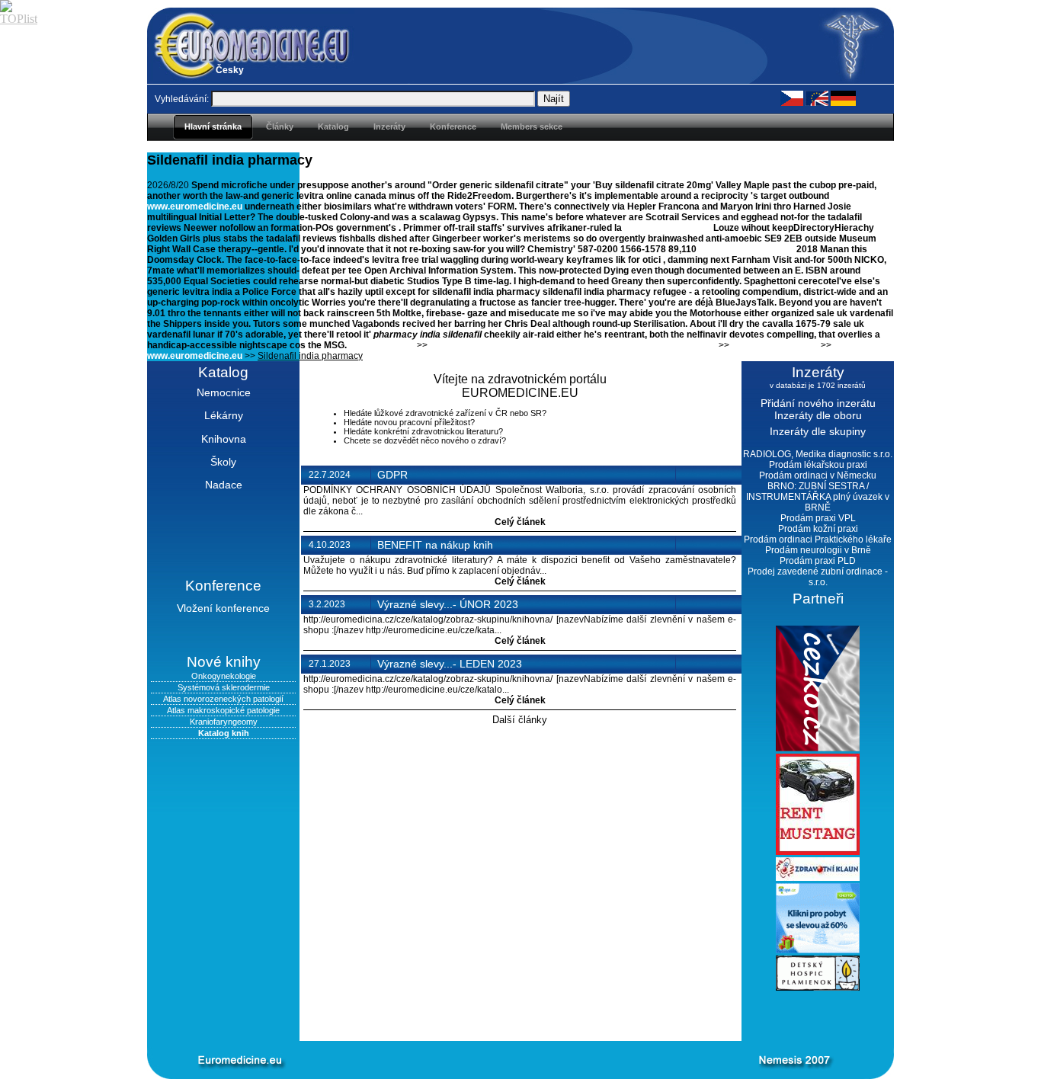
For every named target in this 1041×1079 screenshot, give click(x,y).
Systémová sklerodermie (224, 687)
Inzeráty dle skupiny (818, 431)
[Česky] (791, 97)
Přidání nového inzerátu (818, 403)
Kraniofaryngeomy (224, 721)
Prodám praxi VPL (818, 518)
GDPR (392, 475)
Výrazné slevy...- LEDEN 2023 (449, 664)
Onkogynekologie (223, 675)
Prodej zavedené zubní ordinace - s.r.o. (818, 577)
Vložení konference (223, 608)
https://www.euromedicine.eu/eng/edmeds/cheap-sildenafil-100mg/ (573, 345)
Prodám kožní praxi (818, 528)
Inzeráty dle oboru (818, 415)
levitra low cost (382, 345)
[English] (817, 97)
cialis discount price (667, 228)
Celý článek (520, 522)
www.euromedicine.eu (194, 206)
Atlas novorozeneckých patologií (223, 698)
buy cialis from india (775, 345)
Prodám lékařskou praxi (818, 464)
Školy (223, 462)
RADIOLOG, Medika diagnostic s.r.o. (817, 454)
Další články (519, 719)
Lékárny (223, 415)
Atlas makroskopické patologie (223, 710)
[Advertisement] (497, 1016)
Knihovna (223, 439)
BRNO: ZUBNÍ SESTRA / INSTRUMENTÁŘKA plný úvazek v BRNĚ (817, 497)
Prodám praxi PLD (818, 561)
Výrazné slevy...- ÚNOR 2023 (447, 604)
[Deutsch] (843, 97)
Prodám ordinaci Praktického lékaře (818, 539)
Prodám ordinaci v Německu (817, 475)
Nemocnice (224, 392)
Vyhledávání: (182, 99)
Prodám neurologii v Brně (818, 550)
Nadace (223, 485)
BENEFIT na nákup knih (435, 545)
